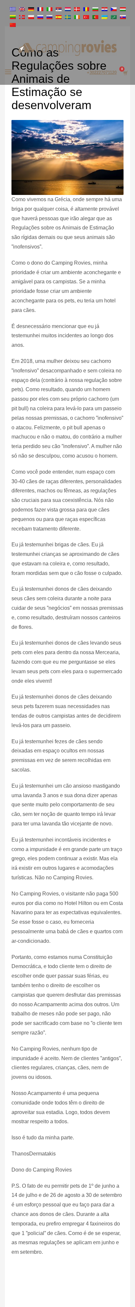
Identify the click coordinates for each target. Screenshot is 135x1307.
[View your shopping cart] (125, 72)
